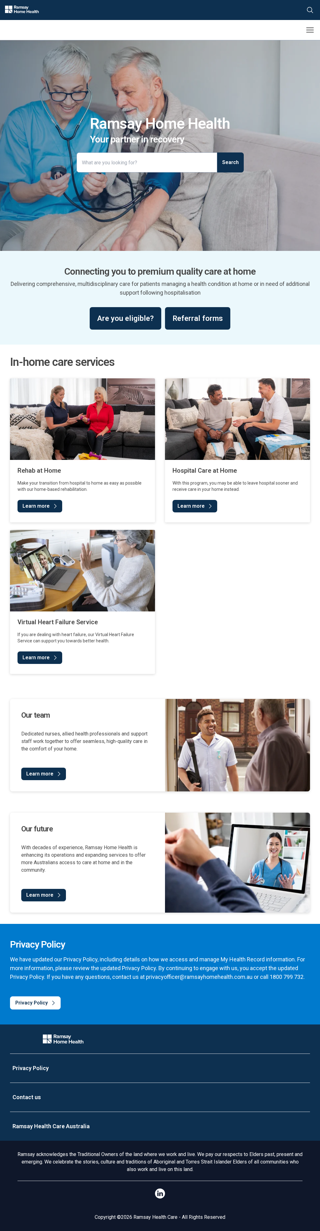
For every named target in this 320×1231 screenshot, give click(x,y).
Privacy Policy (30, 1068)
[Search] (310, 10)
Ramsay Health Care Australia (51, 1126)
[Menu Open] (310, 30)
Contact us (26, 1097)
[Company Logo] (63, 1039)
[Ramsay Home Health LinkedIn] (160, 1194)
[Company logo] (22, 10)
